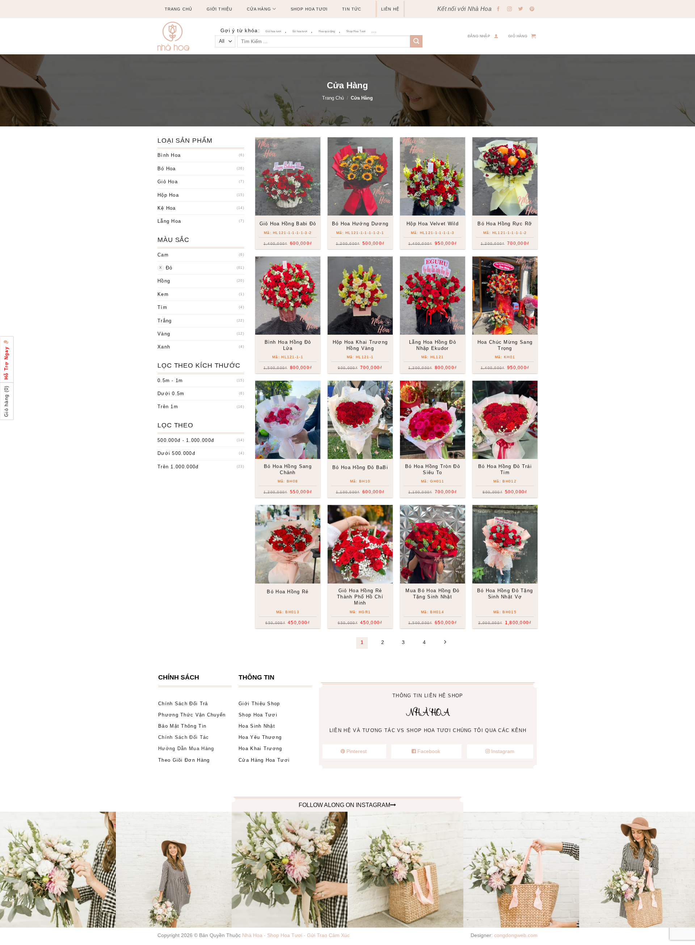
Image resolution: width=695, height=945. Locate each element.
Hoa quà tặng (327, 31)
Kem (163, 294)
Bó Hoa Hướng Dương (360, 223)
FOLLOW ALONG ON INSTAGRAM (344, 805)
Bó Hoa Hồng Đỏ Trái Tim (505, 469)
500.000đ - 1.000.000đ (185, 440)
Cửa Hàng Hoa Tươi (264, 760)
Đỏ (169, 268)
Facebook (429, 751)
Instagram (502, 751)
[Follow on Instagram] (509, 9)
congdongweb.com (516, 935)
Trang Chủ (178, 9)
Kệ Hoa (166, 208)
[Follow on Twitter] (521, 9)
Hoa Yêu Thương (260, 737)
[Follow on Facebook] (498, 9)
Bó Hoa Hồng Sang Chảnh (288, 469)
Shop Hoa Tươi (309, 9)
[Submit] (416, 41)
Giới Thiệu (219, 9)
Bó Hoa (166, 168)
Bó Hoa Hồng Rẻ (287, 591)
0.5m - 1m (170, 380)
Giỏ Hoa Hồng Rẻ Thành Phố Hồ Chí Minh (360, 597)
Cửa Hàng (259, 9)
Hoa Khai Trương (260, 748)
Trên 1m (167, 406)
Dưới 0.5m (171, 393)
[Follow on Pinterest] (532, 9)
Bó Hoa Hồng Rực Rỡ (504, 223)
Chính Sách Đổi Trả (183, 703)
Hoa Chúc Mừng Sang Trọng (504, 345)
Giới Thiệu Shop (259, 703)
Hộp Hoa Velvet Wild (433, 223)
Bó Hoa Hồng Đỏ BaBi (360, 467)
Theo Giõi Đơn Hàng (184, 760)
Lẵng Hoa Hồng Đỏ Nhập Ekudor (432, 345)
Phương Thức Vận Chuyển (192, 715)
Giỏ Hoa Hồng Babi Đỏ (288, 223)
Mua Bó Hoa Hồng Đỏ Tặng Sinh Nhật (432, 593)
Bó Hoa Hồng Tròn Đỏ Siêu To (432, 469)
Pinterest (356, 751)
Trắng (164, 320)
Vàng (163, 333)
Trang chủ (333, 98)
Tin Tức (351, 9)
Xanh (163, 347)
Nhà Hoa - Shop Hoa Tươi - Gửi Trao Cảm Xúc (296, 935)
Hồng (163, 281)
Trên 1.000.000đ (178, 466)
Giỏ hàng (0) (6, 401)
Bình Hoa (169, 155)
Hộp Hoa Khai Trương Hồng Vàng (360, 345)
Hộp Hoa (168, 195)
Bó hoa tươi (299, 31)
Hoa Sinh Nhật (257, 726)
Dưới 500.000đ (176, 453)
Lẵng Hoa (169, 221)
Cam (163, 255)
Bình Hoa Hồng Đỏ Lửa (288, 345)
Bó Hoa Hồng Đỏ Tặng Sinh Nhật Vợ (505, 593)
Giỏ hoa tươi (273, 31)
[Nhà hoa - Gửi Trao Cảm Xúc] (176, 36)
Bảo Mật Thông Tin (182, 726)
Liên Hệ (390, 9)
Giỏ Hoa (167, 181)
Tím (162, 307)
